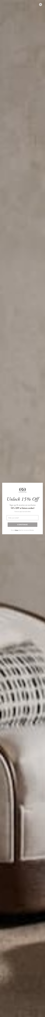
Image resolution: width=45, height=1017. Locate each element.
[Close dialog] (40, 4)
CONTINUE (22, 525)
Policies (16, 530)
